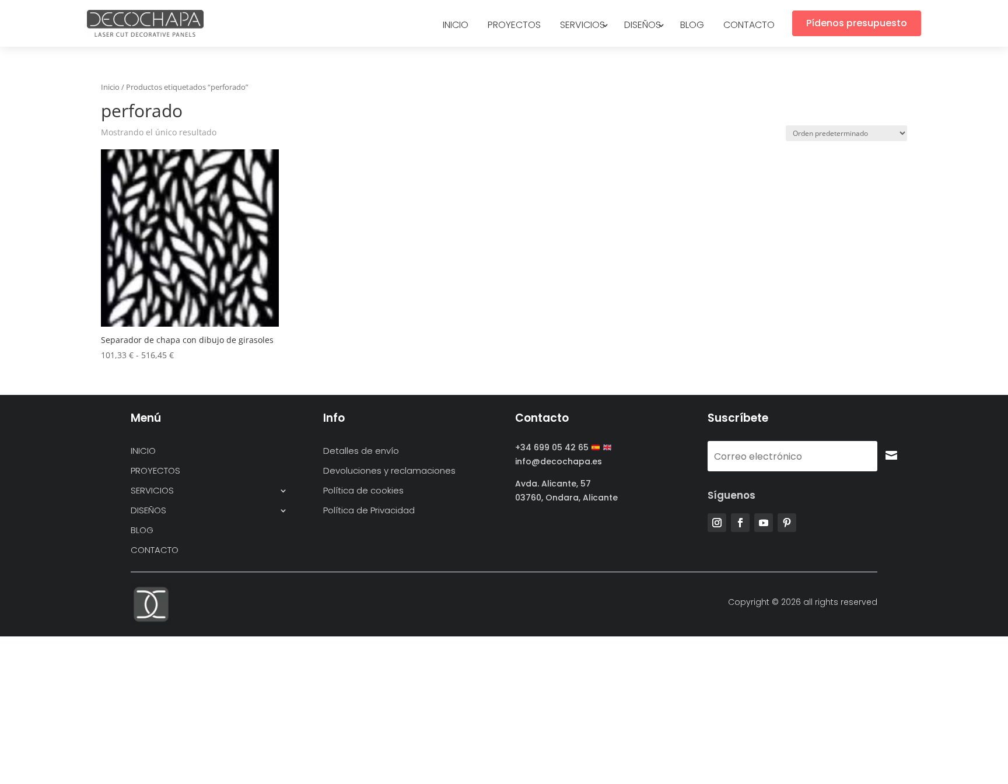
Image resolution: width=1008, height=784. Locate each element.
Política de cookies (363, 490)
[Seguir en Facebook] (740, 522)
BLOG (692, 26)
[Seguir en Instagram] (717, 522)
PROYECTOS (514, 26)
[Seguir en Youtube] (763, 522)
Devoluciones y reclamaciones (389, 471)
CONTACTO (749, 26)
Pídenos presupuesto (856, 23)
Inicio (110, 87)
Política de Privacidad (369, 510)
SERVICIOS (582, 26)
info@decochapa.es (558, 461)
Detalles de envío (361, 451)
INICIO (455, 26)
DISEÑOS (642, 26)
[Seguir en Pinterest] (787, 522)
